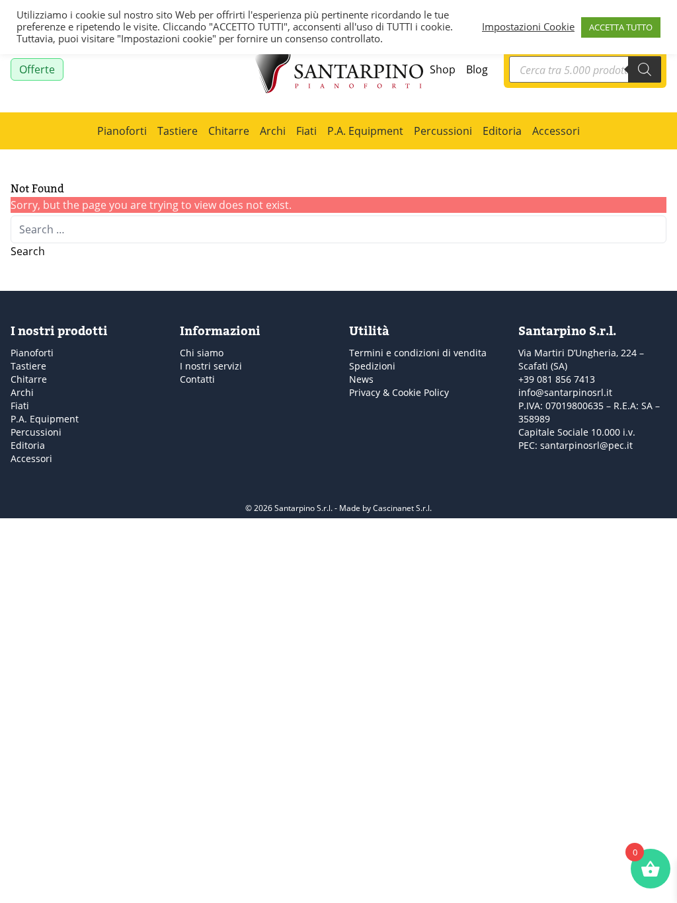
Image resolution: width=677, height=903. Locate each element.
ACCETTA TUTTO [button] (621, 27)
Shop (443, 69)
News (361, 379)
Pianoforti (122, 130)
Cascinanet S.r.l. (402, 507)
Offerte (37, 69)
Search (28, 251)
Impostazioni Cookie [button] (528, 27)
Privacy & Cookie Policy (399, 392)
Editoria (502, 130)
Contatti (197, 379)
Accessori (556, 130)
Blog (477, 69)
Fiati (306, 130)
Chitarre (228, 130)
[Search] (644, 69)
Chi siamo (201, 352)
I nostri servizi (211, 366)
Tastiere (177, 130)
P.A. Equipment (365, 130)
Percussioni (443, 130)
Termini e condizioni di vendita (418, 352)
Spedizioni (372, 366)
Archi (273, 130)
